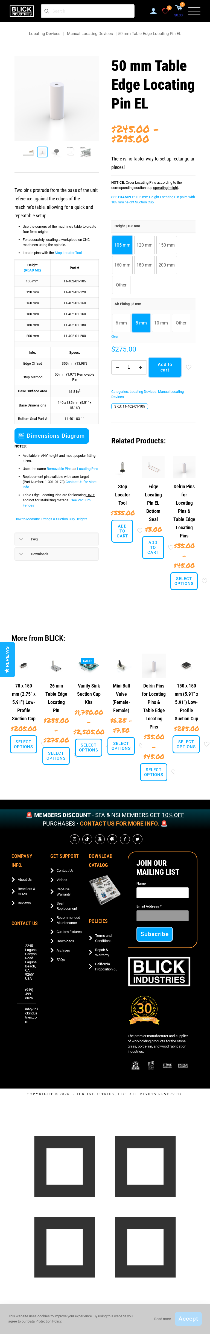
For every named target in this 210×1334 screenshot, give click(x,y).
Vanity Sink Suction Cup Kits (89, 694)
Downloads (65, 941)
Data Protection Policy (44, 1321)
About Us (25, 879)
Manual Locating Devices (90, 33)
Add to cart (165, 367)
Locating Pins (87, 469)
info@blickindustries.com (31, 1015)
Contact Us (65, 870)
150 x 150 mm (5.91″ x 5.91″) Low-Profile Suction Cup (186, 702)
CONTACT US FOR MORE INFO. (119, 823)
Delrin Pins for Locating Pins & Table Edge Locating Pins (184, 511)
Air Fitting (122, 304)
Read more (162, 1319)
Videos (62, 880)
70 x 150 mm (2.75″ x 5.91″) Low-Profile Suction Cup (24, 702)
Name (141, 883)
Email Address (149, 906)
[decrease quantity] (117, 367)
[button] (56, 539)
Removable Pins (59, 469)
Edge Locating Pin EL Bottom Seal (153, 503)
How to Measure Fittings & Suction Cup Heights (51, 519)
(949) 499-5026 (29, 994)
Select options (184, 581)
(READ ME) (32, 270)
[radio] (122, 245)
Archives (63, 950)
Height (120, 226)
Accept (188, 1318)
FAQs (61, 960)
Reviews (24, 903)
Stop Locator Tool (68, 253)
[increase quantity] (140, 367)
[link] (105, 890)
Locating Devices (44, 33)
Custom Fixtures (69, 932)
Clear (114, 336)
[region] (105, 819)
